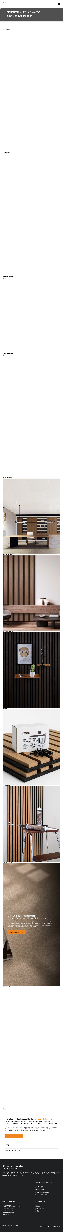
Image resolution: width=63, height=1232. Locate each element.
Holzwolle (6, 152)
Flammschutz (7, 554)
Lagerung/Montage (40, 1208)
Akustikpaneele (8, 276)
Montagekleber (8, 862)
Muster (5, 1109)
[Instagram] (48, 1226)
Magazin (37, 1210)
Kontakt (37, 1213)
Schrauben (6, 785)
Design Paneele (8, 353)
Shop (36, 1205)
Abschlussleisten (8, 631)
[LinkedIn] (40, 1226)
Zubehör (6, 708)
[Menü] (59, 4)
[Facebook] (44, 1226)
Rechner (37, 1206)
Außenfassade (7, 477)
